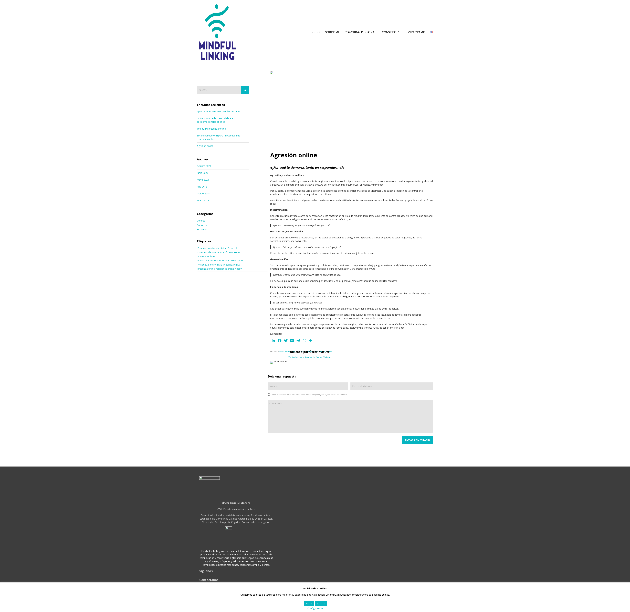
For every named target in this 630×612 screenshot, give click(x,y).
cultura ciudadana (207, 252)
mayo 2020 (203, 179)
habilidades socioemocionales (213, 260)
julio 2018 (202, 186)
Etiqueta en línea (206, 256)
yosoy (238, 268)
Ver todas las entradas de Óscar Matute (309, 357)
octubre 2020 (204, 165)
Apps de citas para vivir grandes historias (218, 111)
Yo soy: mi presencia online (211, 128)
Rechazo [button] (321, 603)
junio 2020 (202, 172)
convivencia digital (287, 351)
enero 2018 (203, 200)
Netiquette (203, 264)
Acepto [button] (309, 603)
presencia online (206, 268)
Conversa (202, 225)
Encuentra (202, 229)
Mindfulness (237, 260)
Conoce (201, 220)
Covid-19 (232, 248)
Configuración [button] (315, 608)
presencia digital (232, 264)
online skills (216, 264)
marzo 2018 (203, 193)
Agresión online (205, 145)
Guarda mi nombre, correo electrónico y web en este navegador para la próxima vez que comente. (309, 394)
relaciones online (225, 268)
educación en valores (229, 252)
